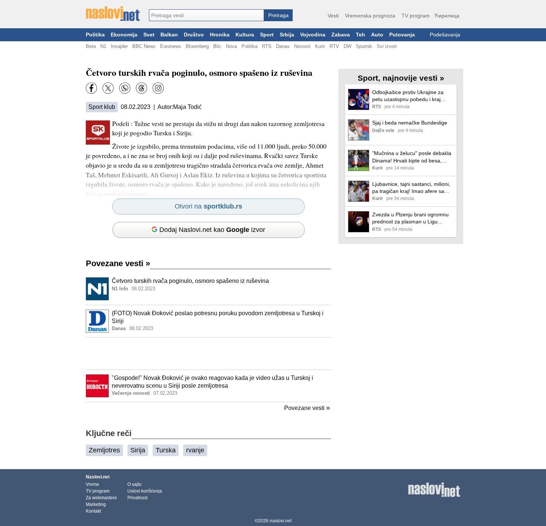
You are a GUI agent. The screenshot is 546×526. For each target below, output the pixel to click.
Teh (360, 35)
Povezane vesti (118, 263)
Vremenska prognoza (370, 16)
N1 (103, 46)
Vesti (333, 16)
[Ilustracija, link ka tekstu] (97, 289)
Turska (166, 450)
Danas (283, 46)
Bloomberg (197, 46)
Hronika (220, 35)
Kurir (320, 46)
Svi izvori (387, 46)
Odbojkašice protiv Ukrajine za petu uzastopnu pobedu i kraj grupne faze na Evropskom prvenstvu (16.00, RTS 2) (407, 96)
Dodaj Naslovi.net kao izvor (212, 229)
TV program (416, 16)
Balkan (169, 35)
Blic (217, 46)
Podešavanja (445, 35)
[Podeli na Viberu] (124, 88)
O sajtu (134, 484)
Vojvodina (312, 35)
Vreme (92, 484)
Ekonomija (124, 35)
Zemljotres (104, 450)
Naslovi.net (98, 477)
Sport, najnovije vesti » (401, 78)
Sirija (137, 450)
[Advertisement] (208, 354)
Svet (149, 35)
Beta (91, 46)
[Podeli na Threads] (141, 88)
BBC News (144, 46)
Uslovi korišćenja (144, 491)
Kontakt (93, 511)
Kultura (244, 35)
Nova (231, 46)
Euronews (170, 46)
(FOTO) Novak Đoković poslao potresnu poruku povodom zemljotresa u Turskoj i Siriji (218, 317)
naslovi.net (281, 520)
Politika (95, 35)
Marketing (96, 504)
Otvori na (208, 206)
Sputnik (364, 46)
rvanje (195, 450)
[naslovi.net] (113, 13)
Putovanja (402, 35)
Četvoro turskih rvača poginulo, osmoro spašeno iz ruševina (190, 281)
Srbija (287, 35)
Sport (267, 35)
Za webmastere (101, 497)
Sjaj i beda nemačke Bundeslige (409, 123)
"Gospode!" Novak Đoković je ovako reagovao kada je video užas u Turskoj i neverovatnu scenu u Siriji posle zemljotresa (212, 382)
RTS (267, 46)
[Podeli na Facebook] (91, 88)
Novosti (302, 46)
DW (347, 46)
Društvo (194, 35)
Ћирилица (446, 16)
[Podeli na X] (108, 88)
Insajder (119, 46)
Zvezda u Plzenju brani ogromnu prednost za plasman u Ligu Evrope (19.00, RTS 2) (410, 218)
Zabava (340, 35)
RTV (334, 46)
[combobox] (206, 15)
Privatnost (137, 497)
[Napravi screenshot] (158, 88)
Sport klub (101, 107)
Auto (377, 35)
